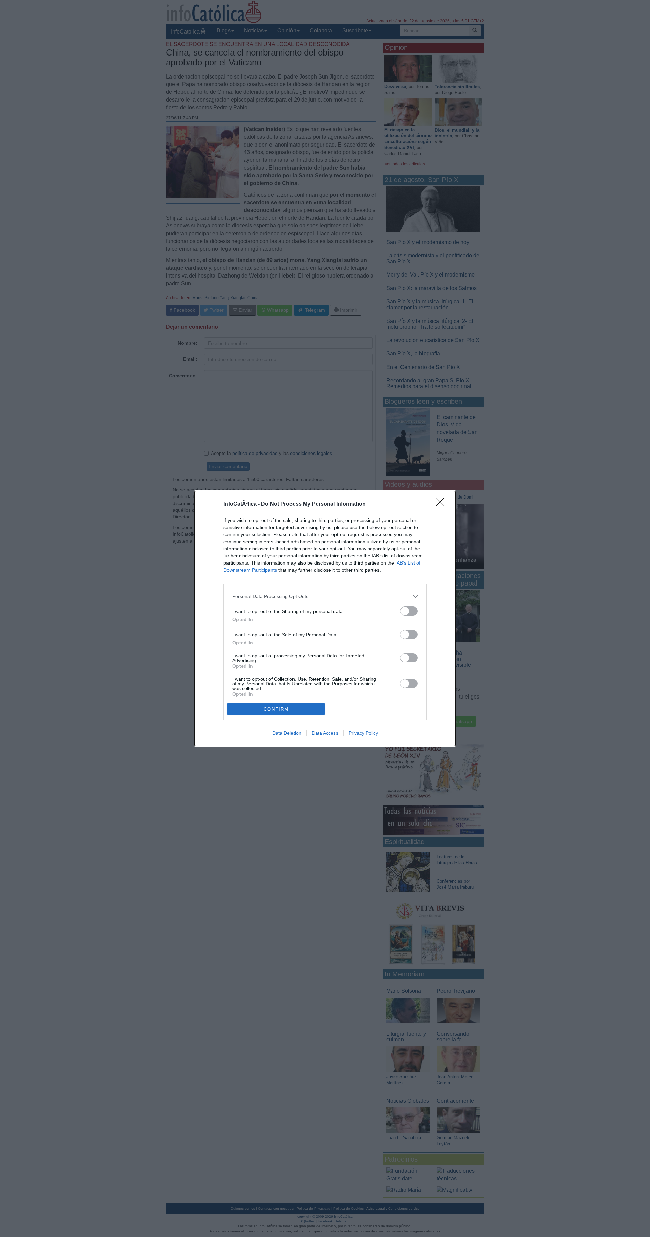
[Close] (442, 504)
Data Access (325, 733)
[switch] (409, 611)
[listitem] (325, 596)
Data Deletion (286, 733)
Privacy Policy (363, 733)
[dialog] (325, 618)
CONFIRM (276, 709)
